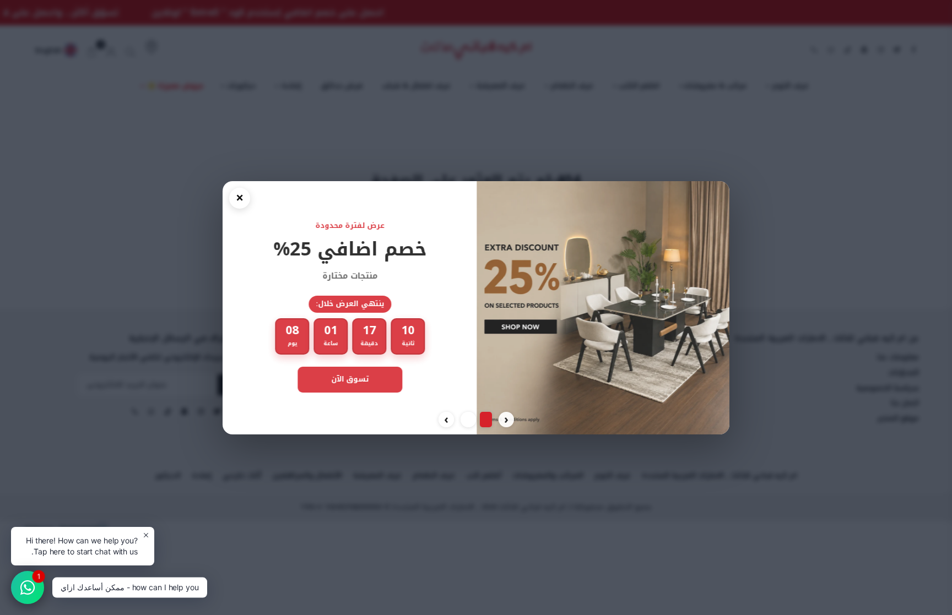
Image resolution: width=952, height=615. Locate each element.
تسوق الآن (349, 379)
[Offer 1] (486, 419)
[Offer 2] (468, 419)
